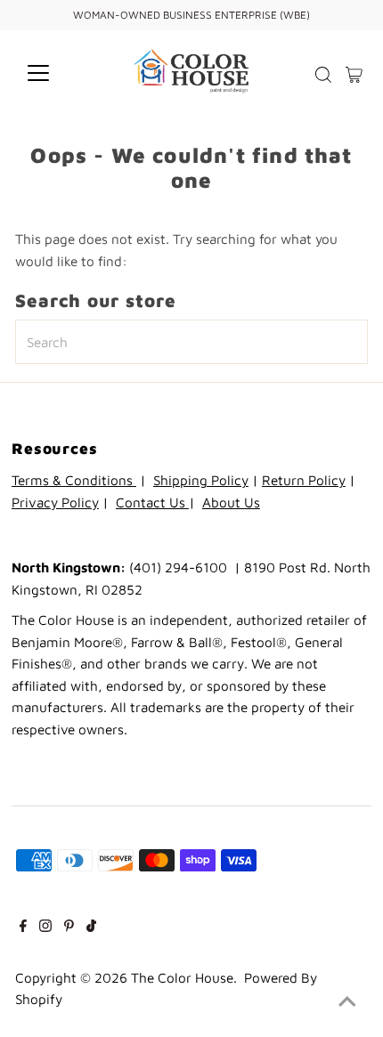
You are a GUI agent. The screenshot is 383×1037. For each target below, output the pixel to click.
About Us (231, 502)
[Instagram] (45, 926)
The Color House (182, 977)
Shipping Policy (201, 480)
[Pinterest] (69, 926)
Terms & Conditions (74, 480)
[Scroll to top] (347, 1001)
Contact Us (152, 502)
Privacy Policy (55, 502)
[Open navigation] (57, 73)
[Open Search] (323, 75)
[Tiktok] (91, 926)
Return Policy (304, 480)
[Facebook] (23, 926)
